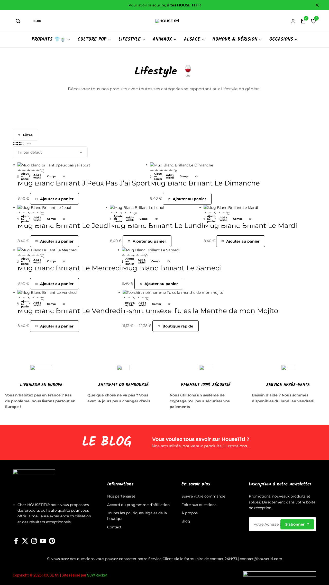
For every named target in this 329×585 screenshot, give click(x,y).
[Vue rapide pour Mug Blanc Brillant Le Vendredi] (64, 304)
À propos (189, 513)
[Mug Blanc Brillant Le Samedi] (151, 249)
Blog (37, 21)
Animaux (162, 39)
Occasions (281, 39)
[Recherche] (18, 21)
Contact (114, 527)
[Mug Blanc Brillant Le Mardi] (231, 207)
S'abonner (295, 524)
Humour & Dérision (234, 39)
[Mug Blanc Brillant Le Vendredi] (47, 292)
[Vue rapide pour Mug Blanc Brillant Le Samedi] (168, 261)
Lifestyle (129, 39)
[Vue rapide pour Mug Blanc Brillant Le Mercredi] (64, 261)
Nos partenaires (121, 496)
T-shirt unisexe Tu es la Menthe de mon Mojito (200, 311)
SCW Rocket (97, 575)
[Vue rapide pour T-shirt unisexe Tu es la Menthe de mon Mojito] (169, 304)
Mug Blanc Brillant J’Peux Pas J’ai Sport (83, 183)
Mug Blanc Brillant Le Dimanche (205, 183)
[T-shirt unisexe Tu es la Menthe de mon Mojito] (173, 292)
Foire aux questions (198, 504)
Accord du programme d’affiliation (138, 504)
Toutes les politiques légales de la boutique (137, 516)
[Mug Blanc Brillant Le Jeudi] (44, 207)
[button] (313, 21)
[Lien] (16, 541)
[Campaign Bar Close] (319, 5)
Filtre (28, 135)
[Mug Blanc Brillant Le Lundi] (137, 207)
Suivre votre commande (203, 496)
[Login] (293, 21)
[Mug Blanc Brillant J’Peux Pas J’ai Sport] (53, 164)
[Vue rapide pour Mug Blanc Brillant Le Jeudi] (64, 219)
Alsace (192, 39)
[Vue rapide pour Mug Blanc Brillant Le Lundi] (156, 219)
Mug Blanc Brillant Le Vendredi (70, 311)
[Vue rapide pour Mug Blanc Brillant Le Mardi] (250, 219)
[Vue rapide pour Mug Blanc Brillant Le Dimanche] (197, 176)
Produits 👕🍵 (49, 39)
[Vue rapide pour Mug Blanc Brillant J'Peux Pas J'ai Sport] (64, 176)
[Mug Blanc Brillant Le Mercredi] (47, 249)
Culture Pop (92, 39)
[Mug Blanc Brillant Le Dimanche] (181, 164)
